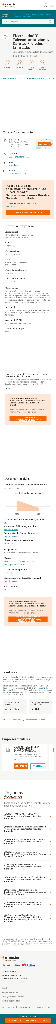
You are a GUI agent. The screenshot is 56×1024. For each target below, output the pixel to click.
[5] (24, 56)
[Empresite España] (9, 5)
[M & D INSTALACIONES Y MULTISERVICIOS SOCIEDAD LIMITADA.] (8, 749)
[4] (21, 56)
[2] (16, 56)
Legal (4, 988)
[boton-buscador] (50, 21)
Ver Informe (21, 766)
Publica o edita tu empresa (14, 979)
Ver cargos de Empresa (14, 564)
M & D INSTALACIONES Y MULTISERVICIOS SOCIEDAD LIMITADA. (26, 749)
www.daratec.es (15, 165)
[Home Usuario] (45, 5)
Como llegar (14, 146)
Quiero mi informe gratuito (28, 212)
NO (5, 523)
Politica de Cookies (10, 992)
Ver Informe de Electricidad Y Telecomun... (28, 1020)
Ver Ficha (37, 766)
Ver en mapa (44, 144)
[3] (19, 56)
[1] (14, 56)
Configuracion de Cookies (13, 996)
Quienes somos (9, 971)
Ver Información (11, 530)
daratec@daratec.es (17, 173)
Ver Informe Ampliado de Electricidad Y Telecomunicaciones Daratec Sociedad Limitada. (27, 418)
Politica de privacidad (11, 1001)
